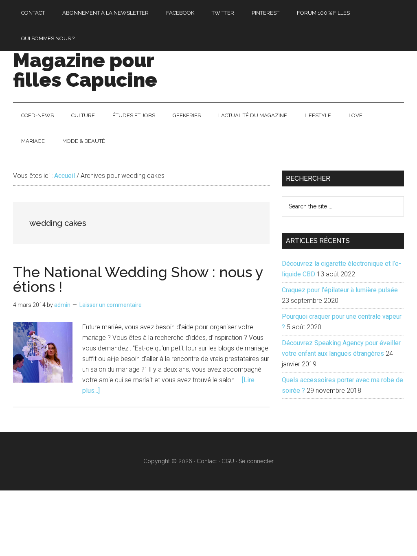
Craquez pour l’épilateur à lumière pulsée (340, 290)
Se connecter (256, 461)
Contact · (209, 461)
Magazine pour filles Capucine (85, 70)
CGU (228, 461)
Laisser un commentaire (110, 305)
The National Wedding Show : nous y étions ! (138, 279)
